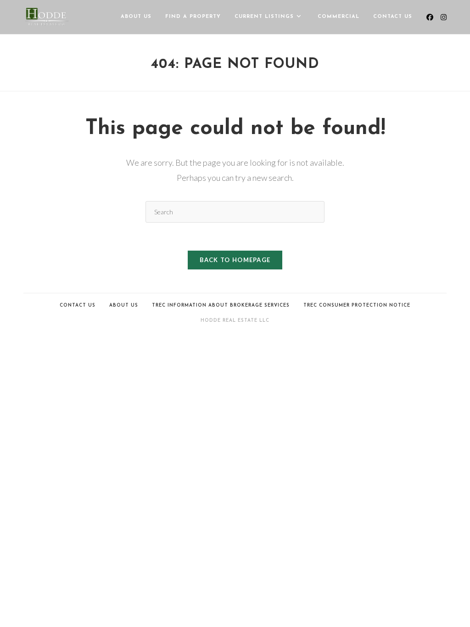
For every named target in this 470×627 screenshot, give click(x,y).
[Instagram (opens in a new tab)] (443, 17)
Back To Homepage (235, 259)
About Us (123, 305)
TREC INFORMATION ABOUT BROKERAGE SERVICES (221, 305)
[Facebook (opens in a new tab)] (430, 17)
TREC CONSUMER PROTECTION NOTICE (356, 305)
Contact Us (77, 305)
